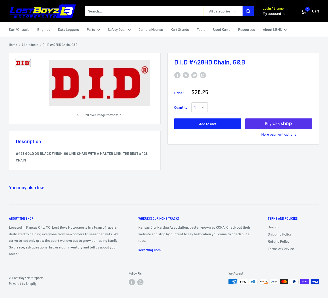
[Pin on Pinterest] (186, 75)
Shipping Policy (280, 234)
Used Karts (221, 29)
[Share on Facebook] (177, 75)
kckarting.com (149, 250)
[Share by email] (203, 75)
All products (30, 45)
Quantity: (181, 107)
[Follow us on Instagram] (140, 282)
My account (272, 13)
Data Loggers (68, 29)
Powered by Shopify (23, 284)
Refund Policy (278, 241)
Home (13, 45)
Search (273, 227)
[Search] (248, 11)
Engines (43, 29)
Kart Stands (180, 29)
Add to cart (207, 124)
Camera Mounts (151, 29)
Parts (91, 29)
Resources (246, 29)
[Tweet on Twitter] (194, 75)
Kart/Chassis (19, 29)
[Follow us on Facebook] (132, 282)
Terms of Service (281, 248)
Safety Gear (117, 29)
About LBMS (272, 29)
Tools (201, 29)
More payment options (278, 134)
